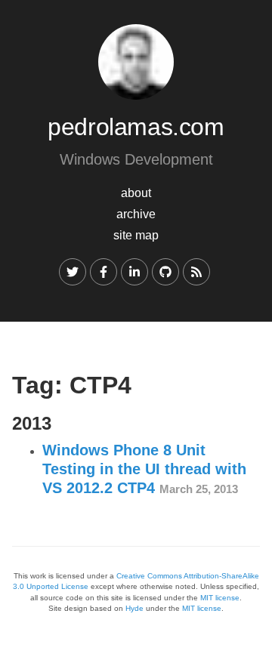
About (136, 193)
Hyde (134, 608)
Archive (136, 214)
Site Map (136, 235)
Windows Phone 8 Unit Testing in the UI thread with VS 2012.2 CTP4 (144, 469)
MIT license (220, 598)
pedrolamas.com (136, 126)
